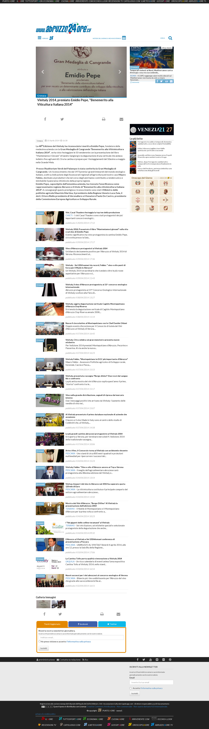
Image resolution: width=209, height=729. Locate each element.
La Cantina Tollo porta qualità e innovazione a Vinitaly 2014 (94, 558)
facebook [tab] (84, 624)
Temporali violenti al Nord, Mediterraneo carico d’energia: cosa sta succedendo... (151, 71)
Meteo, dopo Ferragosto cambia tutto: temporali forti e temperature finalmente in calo (154, 164)
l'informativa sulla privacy (79, 641)
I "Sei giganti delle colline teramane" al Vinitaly (87, 522)
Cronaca (41, 95)
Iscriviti (43, 648)
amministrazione (46, 659)
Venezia (148, 129)
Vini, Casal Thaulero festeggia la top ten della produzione (93, 212)
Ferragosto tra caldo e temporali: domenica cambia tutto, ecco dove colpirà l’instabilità (154, 143)
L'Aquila (70, 561)
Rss (86, 659)
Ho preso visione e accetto (65, 641)
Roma (133, 76)
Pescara (70, 453)
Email (132, 677)
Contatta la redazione (69, 659)
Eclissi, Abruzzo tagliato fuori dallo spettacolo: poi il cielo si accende (151, 149)
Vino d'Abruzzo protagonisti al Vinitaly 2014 (86, 248)
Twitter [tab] (113, 624)
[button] (137, 659)
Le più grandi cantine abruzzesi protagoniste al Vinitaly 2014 (94, 434)
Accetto (147, 688)
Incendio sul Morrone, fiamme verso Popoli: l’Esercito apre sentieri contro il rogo (155, 156)
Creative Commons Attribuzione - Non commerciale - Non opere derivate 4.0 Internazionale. (127, 706)
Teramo (70, 508)
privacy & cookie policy (45, 714)
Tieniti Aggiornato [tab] (52, 624)
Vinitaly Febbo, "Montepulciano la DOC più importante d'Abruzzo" (97, 359)
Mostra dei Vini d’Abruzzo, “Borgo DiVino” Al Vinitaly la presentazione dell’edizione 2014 (92, 504)
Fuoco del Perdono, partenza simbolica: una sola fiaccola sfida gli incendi (155, 169)
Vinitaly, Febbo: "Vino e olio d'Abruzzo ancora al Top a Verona (94, 467)
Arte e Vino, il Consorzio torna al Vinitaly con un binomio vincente (97, 450)
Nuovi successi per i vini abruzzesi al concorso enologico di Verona (97, 575)
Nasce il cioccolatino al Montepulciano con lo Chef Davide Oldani (96, 323)
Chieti (69, 215)
